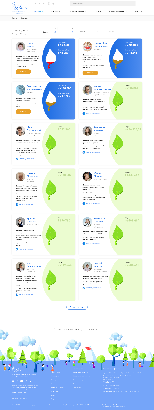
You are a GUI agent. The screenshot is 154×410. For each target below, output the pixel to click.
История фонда (55, 376)
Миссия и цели (55, 372)
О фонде (97, 11)
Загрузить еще (78, 307)
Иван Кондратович (34, 264)
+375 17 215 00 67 (114, 388)
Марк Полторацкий (34, 129)
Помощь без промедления (101, 44)
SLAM (115, 405)
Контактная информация (112, 369)
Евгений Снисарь (98, 264)
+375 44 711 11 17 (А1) (118, 391)
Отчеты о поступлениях (58, 384)
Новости (53, 395)
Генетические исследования (34, 88)
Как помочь (55, 11)
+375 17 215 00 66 (114, 386)
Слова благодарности (117, 11)
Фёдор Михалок (98, 174)
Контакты (138, 11)
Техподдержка (77, 388)
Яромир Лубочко (31, 220)
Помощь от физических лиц (81, 372)
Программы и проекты (57, 388)
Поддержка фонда (56, 399)
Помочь (23, 72)
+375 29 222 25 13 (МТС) (132, 391)
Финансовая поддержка (80, 380)
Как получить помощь (77, 11)
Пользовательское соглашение (20, 399)
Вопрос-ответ (55, 391)
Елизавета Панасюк (99, 220)
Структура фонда (55, 380)
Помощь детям (78, 369)
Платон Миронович (33, 174)
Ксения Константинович (102, 88)
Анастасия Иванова (99, 129)
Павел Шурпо (30, 44)
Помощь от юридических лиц (81, 376)
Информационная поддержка (81, 384)
